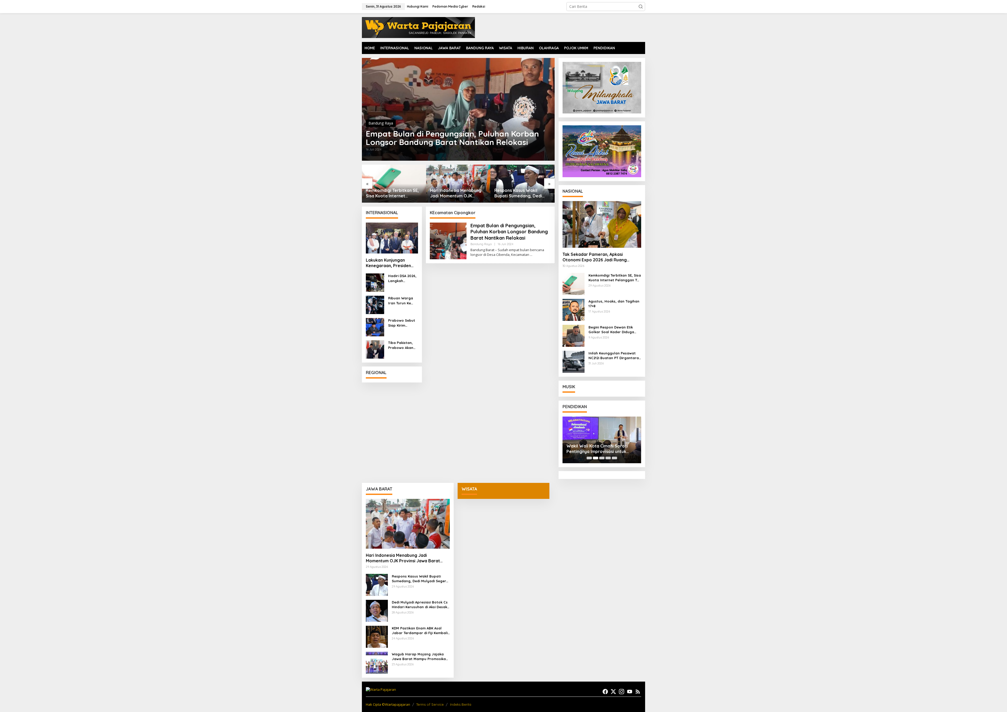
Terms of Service (430, 704)
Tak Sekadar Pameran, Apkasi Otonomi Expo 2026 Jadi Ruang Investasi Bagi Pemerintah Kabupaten (601, 257)
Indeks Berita (460, 704)
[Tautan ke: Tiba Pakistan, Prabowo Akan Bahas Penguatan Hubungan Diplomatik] (375, 349)
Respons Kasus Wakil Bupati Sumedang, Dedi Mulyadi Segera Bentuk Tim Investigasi (458, 193)
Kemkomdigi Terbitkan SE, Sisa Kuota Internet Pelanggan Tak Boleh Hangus (614, 277)
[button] (640, 6)
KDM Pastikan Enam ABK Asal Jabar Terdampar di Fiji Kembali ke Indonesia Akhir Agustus (420, 630)
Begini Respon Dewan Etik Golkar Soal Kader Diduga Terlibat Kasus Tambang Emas (614, 329)
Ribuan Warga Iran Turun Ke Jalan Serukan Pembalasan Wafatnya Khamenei (400, 300)
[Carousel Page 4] (608, 458)
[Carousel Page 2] (595, 458)
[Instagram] (621, 691)
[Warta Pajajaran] (418, 27)
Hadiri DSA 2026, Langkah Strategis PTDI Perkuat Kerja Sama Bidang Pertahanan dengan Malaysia (402, 278)
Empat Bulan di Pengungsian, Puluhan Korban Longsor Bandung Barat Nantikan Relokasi (452, 138)
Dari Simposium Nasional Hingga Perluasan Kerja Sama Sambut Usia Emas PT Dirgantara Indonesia (522, 193)
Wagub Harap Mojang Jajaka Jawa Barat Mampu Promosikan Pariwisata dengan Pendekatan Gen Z (420, 656)
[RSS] (637, 691)
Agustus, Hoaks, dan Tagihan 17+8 (613, 303)
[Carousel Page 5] (614, 458)
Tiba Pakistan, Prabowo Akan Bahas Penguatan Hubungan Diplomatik (400, 345)
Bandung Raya (380, 123)
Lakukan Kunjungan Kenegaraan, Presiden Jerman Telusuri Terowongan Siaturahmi (390, 262)
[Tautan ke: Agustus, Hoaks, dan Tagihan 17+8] (574, 309)
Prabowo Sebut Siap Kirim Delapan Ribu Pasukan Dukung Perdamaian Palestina (402, 322)
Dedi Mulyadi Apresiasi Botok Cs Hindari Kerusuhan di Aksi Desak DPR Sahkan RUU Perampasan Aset (420, 604)
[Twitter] (613, 691)
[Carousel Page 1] (589, 458)
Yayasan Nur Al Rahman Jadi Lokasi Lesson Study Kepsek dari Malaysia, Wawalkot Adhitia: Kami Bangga (600, 448)
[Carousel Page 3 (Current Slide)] (601, 458)
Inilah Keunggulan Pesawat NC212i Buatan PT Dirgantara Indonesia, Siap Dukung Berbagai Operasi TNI (613, 355)
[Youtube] (629, 691)
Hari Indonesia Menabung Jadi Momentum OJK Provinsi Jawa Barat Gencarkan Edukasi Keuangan (391, 193)
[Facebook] (605, 691)
